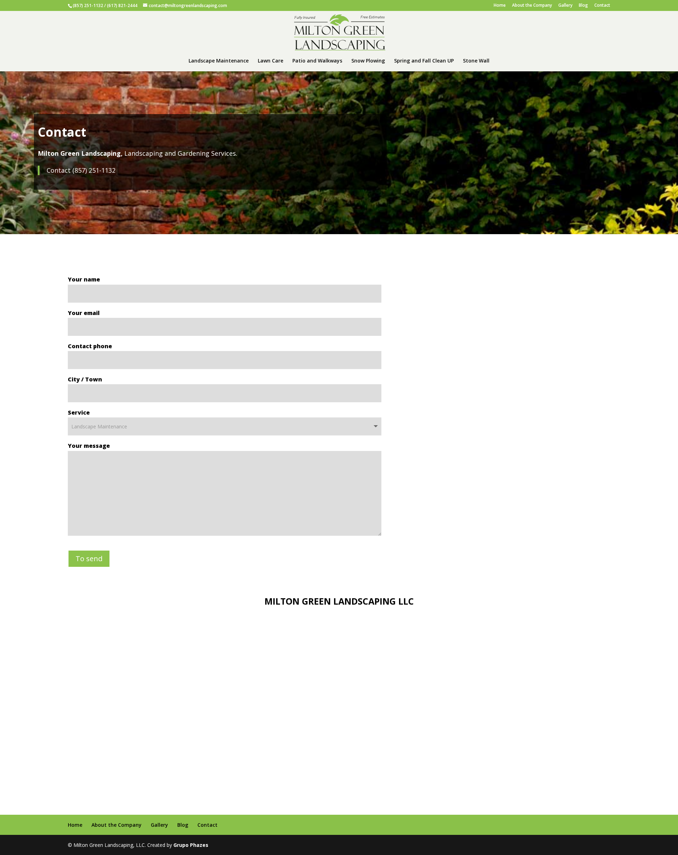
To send (89, 558)
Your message (89, 446)
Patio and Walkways (317, 61)
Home (500, 5)
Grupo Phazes (190, 845)
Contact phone (90, 346)
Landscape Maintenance (219, 61)
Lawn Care (270, 61)
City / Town (85, 379)
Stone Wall (476, 61)
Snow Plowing (368, 61)
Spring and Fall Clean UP (424, 61)
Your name (84, 279)
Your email (84, 313)
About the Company (532, 5)
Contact (602, 5)
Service (79, 412)
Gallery (565, 5)
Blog (583, 5)
